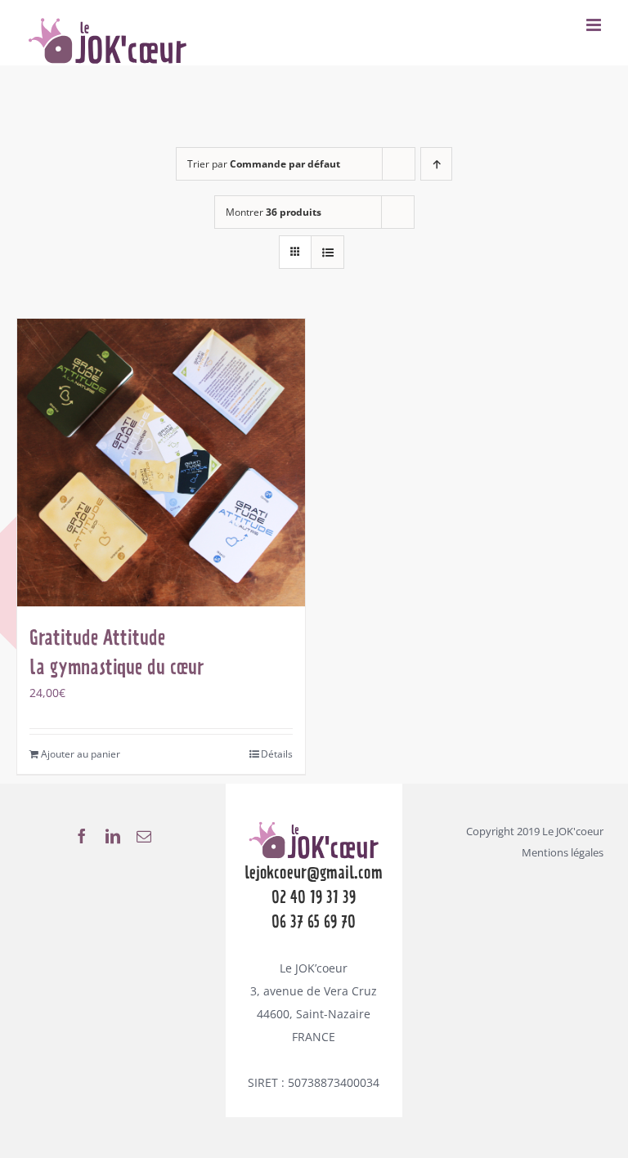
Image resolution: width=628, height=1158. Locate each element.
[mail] (144, 836)
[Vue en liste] (327, 252)
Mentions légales (562, 852)
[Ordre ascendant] (436, 164)
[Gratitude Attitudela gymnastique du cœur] (161, 462)
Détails (277, 754)
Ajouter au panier (80, 754)
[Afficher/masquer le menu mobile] (594, 25)
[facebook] (81, 836)
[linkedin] (112, 836)
